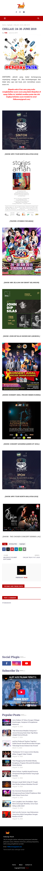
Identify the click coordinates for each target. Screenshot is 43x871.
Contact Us (28, 865)
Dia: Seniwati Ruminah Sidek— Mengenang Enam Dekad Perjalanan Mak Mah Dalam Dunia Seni (26, 793)
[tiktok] (36, 663)
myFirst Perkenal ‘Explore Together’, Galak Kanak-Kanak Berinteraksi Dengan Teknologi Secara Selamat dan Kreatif (26, 743)
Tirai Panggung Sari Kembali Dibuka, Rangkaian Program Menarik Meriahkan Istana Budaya (26, 763)
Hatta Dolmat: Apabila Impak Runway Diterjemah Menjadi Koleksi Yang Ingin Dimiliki (25, 773)
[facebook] (16, 12)
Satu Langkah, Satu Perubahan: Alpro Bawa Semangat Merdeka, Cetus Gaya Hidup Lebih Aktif (25, 804)
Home (4, 25)
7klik (5, 33)
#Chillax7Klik (13, 544)
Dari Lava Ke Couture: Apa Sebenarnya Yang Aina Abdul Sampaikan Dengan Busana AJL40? (25, 814)
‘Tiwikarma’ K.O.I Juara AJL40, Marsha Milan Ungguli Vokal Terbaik (25, 753)
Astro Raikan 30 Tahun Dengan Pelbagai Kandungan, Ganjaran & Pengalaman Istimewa (25, 722)
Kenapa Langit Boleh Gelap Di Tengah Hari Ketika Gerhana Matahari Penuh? (25, 783)
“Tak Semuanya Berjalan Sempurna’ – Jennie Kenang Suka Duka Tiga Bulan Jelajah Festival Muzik (25, 733)
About (20, 865)
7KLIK (27, 868)
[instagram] (20, 12)
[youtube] (23, 12)
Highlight (9, 25)
